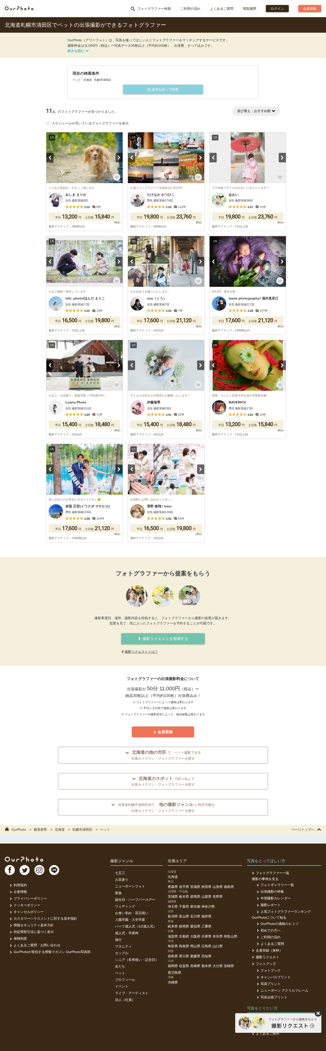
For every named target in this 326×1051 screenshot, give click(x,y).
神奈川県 (208, 906)
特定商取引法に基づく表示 (34, 932)
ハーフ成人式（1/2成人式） (136, 926)
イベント (121, 986)
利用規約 (20, 885)
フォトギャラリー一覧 (277, 885)
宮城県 (195, 887)
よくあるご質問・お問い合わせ (37, 945)
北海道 (173, 877)
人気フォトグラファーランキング (286, 911)
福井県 (206, 916)
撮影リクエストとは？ (141, 652)
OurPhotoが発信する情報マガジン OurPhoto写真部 (52, 952)
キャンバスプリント (276, 977)
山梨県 (206, 896)
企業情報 (20, 892)
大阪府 (195, 936)
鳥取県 (173, 946)
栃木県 (184, 896)
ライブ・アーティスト (131, 993)
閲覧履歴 (249, 8)
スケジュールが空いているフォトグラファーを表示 (90, 123)
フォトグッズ (266, 964)
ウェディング (125, 906)
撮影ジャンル (121, 861)
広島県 (206, 946)
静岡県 (184, 926)
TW (25, 870)
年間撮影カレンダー (276, 898)
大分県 (218, 966)
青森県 (173, 887)
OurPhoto (24, 859)
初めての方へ (271, 930)
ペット (120, 973)
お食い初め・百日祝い (131, 913)
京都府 (184, 936)
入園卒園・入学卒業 (130, 920)
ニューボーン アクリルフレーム (284, 990)
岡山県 (195, 946)
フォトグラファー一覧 (272, 873)
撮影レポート (271, 905)
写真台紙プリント (274, 997)
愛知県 (195, 926)
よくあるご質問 (221, 8)
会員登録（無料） (269, 950)
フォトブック (271, 970)
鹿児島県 (174, 972)
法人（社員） (125, 1000)
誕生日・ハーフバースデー (135, 900)
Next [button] (119, 157)
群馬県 (195, 896)
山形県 (218, 887)
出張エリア (177, 861)
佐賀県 (184, 966)
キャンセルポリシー (29, 912)
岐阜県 (173, 926)
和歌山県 (230, 936)
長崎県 (195, 966)
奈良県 (218, 936)
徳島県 (173, 956)
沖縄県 (173, 982)
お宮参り (121, 879)
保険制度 (20, 938)
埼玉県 (173, 906)
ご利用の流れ (190, 8)
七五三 (120, 873)
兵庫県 (206, 936)
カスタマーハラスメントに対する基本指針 (45, 918)
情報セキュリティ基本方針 (34, 925)
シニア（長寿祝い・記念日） (136, 960)
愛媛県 (195, 956)
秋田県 (206, 887)
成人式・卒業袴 (126, 933)
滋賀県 (173, 936)
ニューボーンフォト (130, 886)
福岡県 (173, 966)
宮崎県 (229, 966)
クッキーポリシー (27, 905)
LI (54, 870)
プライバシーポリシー (30, 898)
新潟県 (173, 916)
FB (10, 870)
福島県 (229, 887)
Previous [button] (49, 157)
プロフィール (125, 980)
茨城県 (173, 896)
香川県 (184, 956)
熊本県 (206, 966)
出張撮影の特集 (272, 891)
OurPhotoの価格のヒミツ (280, 924)
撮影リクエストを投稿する (165, 639)
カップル (121, 953)
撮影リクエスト (267, 957)
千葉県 (184, 906)
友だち (120, 966)
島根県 (184, 946)
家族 (118, 893)
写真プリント (271, 984)
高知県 (206, 956)
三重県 (206, 926)
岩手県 (184, 887)
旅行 (118, 940)
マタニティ (123, 946)
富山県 (184, 916)
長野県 (218, 896)
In (39, 870)
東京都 (195, 906)
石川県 (195, 916)
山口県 (218, 946)
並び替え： (254, 111)
